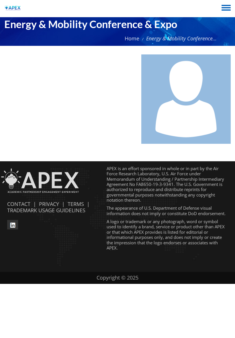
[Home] (12, 8)
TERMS (76, 204)
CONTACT (17, 204)
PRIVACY (49, 204)
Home (132, 38)
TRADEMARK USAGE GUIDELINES (44, 210)
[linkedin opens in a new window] (12, 224)
